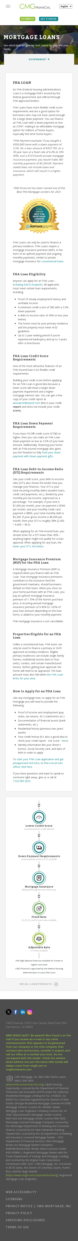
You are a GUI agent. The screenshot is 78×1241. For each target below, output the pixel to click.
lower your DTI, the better (28, 546)
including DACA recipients (28, 284)
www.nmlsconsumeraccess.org (25, 1084)
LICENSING (14, 1199)
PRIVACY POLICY (19, 1213)
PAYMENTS (27, 18)
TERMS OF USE (17, 1227)
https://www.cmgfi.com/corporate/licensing (32, 1175)
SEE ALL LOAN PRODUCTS (35, 984)
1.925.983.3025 (21, 781)
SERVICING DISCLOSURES (25, 1220)
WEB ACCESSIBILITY (21, 1192)
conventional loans (52, 261)
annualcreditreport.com (26, 403)
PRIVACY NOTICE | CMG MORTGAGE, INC (38, 1206)
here (64, 740)
